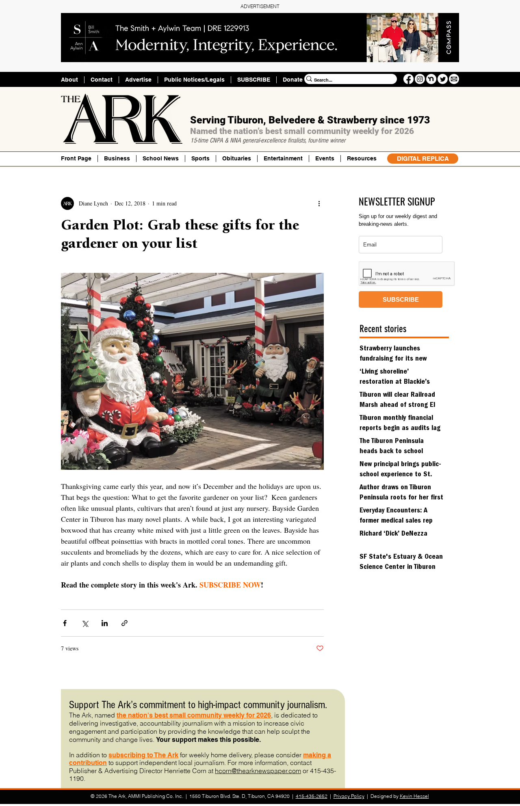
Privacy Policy (349, 796)
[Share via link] (124, 623)
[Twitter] (443, 79)
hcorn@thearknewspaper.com (258, 771)
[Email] (454, 79)
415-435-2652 (311, 796)
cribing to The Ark (151, 755)
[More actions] (319, 203)
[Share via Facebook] (65, 623)
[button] (361, 158)
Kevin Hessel (414, 796)
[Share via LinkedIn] (104, 623)
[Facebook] (408, 79)
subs (116, 755)
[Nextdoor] (431, 79)
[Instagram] (420, 79)
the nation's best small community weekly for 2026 (194, 715)
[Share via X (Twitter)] (85, 623)
